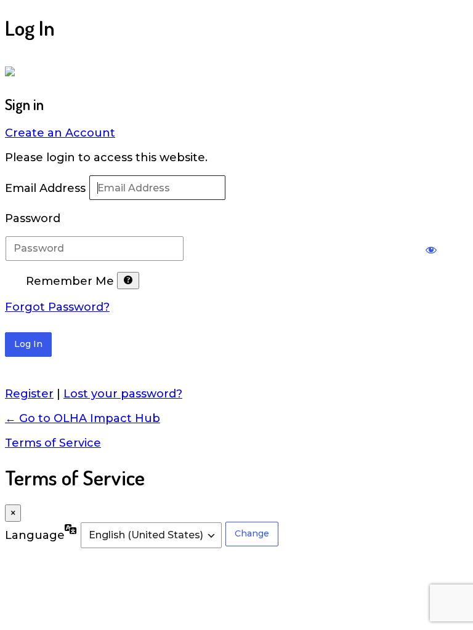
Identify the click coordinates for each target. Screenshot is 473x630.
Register (29, 394)
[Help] (128, 280)
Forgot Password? (57, 307)
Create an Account (60, 133)
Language (35, 535)
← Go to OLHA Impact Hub (82, 418)
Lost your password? (122, 394)
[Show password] (431, 248)
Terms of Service (53, 443)
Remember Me (70, 282)
